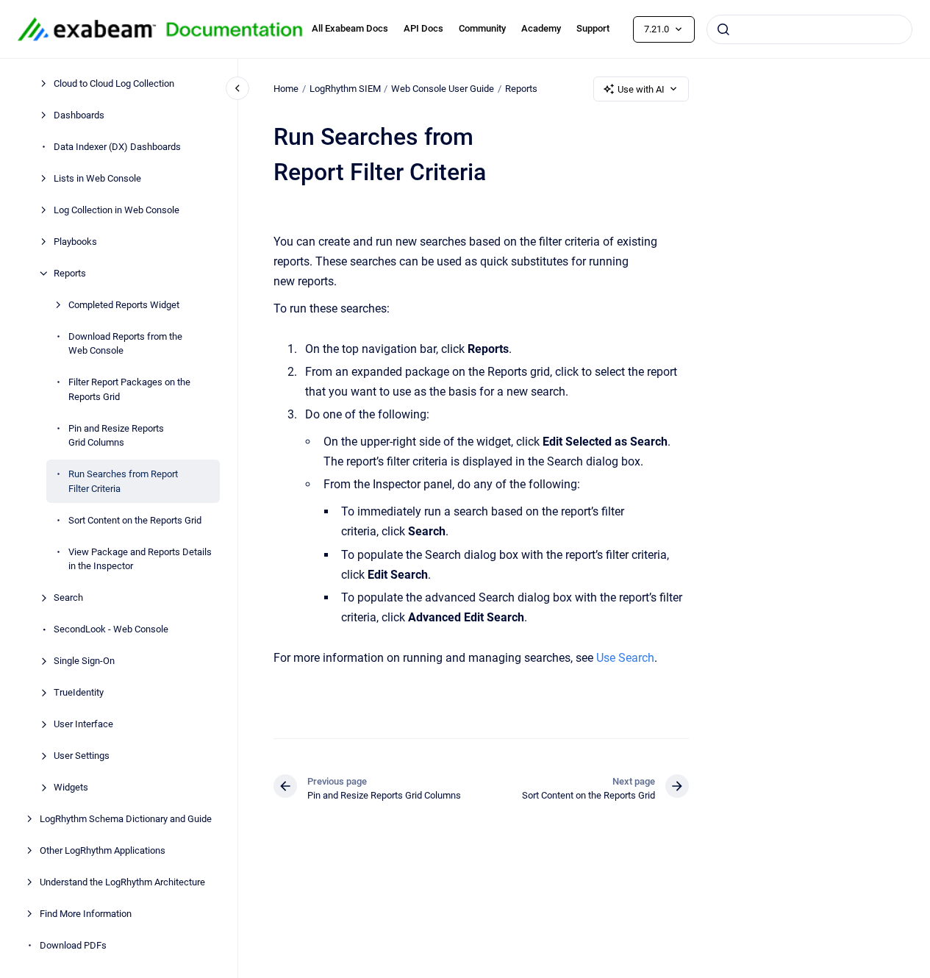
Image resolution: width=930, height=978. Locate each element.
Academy (541, 28)
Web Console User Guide (442, 88)
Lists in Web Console (97, 178)
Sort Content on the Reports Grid (134, 520)
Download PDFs (73, 945)
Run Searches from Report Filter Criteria (123, 481)
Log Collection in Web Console (116, 209)
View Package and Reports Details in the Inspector (140, 559)
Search (68, 597)
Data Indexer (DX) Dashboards (117, 146)
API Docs (423, 28)
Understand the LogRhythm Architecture (122, 882)
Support (592, 28)
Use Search (625, 658)
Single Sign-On (84, 660)
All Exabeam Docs (350, 28)
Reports (70, 273)
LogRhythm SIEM (345, 88)
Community (482, 28)
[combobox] (809, 29)
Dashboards (79, 115)
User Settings (82, 755)
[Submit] (723, 29)
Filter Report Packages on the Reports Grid (129, 389)
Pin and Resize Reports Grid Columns (116, 436)
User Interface (83, 723)
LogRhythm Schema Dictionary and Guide (126, 818)
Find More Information (86, 913)
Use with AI (641, 89)
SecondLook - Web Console (111, 629)
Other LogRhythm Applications (102, 850)
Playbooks (75, 241)
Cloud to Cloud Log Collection (114, 83)
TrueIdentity (79, 692)
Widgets (71, 787)
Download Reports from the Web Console (125, 344)
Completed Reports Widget (123, 304)
